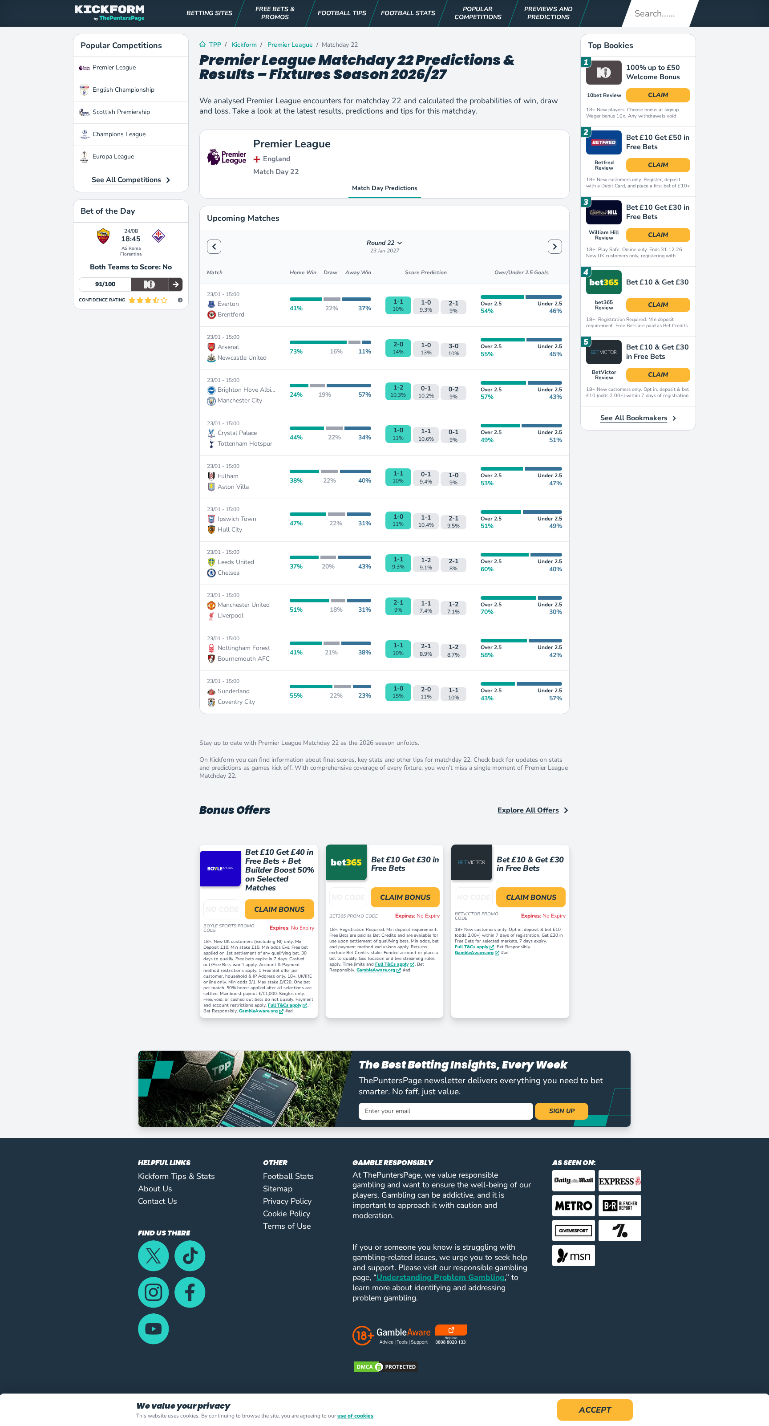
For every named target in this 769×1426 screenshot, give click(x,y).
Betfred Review (604, 165)
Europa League (113, 156)
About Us (155, 1188)
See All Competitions (126, 180)
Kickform (244, 45)
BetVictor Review (604, 375)
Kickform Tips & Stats (176, 1176)
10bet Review (604, 95)
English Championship (123, 89)
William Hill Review (604, 235)
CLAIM (658, 95)
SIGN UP (562, 1111)
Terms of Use (287, 1226)
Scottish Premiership (121, 112)
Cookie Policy (286, 1213)
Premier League (114, 67)
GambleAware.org (258, 1011)
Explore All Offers (528, 810)
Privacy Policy (287, 1201)
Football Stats (288, 1176)
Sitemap (278, 1188)
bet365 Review (604, 305)
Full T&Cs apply (284, 1005)
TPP (215, 45)
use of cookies (355, 1416)
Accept (595, 1410)
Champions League (119, 134)
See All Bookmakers (634, 418)
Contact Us (157, 1201)
